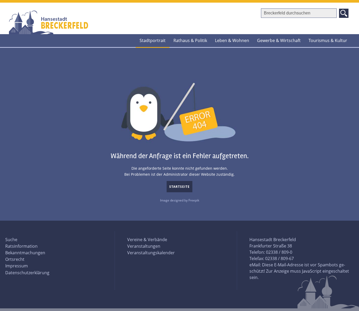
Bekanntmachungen (25, 253)
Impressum (16, 266)
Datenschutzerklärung (27, 273)
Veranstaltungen (143, 246)
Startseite (179, 187)
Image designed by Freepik (179, 200)
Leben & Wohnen (232, 40)
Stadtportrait (153, 40)
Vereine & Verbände (147, 239)
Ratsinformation (21, 246)
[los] (343, 13)
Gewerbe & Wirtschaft (279, 40)
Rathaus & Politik (190, 40)
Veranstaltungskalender (151, 253)
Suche (11, 239)
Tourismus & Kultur (328, 40)
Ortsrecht (14, 259)
